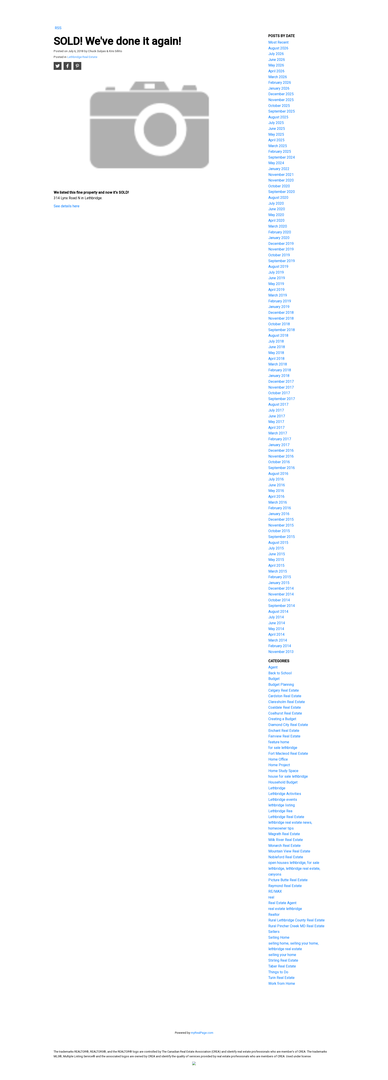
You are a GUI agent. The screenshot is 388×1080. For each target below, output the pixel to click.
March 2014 (277, 640)
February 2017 (279, 439)
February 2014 (279, 646)
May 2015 (276, 560)
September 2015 (281, 537)
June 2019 (276, 278)
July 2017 (276, 410)
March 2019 (277, 295)
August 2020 (278, 197)
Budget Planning (281, 684)
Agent (273, 667)
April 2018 (276, 358)
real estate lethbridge (285, 909)
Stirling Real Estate (283, 960)
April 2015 (276, 565)
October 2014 (279, 600)
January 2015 (278, 583)
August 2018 (278, 335)
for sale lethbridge (282, 748)
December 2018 (281, 312)
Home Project (279, 765)
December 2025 (281, 94)
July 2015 (276, 548)
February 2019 (279, 301)
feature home (278, 742)
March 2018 (277, 364)
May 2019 (276, 284)
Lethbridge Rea (280, 811)
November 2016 (281, 456)
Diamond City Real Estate (288, 725)
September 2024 (281, 157)
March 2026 (277, 77)
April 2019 (276, 290)
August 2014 (278, 611)
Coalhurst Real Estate (285, 713)
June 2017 (276, 416)
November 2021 (281, 175)
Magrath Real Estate (284, 834)
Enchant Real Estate (283, 730)
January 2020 (278, 238)
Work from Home (281, 983)
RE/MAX (275, 891)
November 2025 (281, 100)
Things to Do (278, 972)
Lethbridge (276, 788)
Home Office (278, 759)
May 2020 (276, 215)
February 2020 (279, 232)
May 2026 (276, 65)
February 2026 (279, 82)
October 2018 (279, 324)
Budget (274, 679)
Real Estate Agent (282, 903)
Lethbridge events (282, 799)
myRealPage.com (202, 1032)
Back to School (280, 673)
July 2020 (276, 203)
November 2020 (281, 180)
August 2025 (278, 117)
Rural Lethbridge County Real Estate (296, 920)
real (271, 897)
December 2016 (281, 450)
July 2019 (276, 272)
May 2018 (276, 353)
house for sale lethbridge (288, 776)
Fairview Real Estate (284, 736)
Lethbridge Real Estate (82, 57)
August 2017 (278, 404)
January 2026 (278, 88)
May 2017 (276, 422)
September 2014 (281, 606)
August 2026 (278, 48)
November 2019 (281, 249)
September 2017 (281, 399)
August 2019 (278, 266)
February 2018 (279, 370)
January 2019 (278, 307)
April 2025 (276, 140)
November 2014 (281, 594)
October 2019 (279, 255)
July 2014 (276, 617)
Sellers (274, 932)
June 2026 (276, 60)
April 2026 (276, 71)
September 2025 (281, 111)
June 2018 (276, 347)
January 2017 (278, 445)
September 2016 (281, 468)
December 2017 (281, 381)
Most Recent (278, 42)
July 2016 (276, 479)
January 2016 (278, 514)
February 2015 (279, 577)
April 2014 (276, 634)
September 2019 (281, 261)
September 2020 (281, 192)
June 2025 (276, 128)
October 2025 (279, 106)
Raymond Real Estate (285, 886)
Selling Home (278, 937)
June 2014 (276, 623)
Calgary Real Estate (283, 690)
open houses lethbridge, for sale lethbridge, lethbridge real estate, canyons (294, 868)
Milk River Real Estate (285, 840)
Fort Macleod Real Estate (288, 753)
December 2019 (281, 243)
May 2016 (276, 491)
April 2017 (276, 427)
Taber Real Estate (282, 966)
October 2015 (279, 531)
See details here (66, 206)
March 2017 (277, 433)
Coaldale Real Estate (284, 707)
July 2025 (276, 123)
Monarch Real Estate (284, 845)
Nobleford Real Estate (285, 857)
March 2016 (277, 502)
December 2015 (281, 519)
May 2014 (276, 629)
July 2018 (276, 341)
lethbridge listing (281, 805)
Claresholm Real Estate (286, 702)
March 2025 (277, 146)
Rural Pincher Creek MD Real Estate (296, 926)
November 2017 (281, 387)
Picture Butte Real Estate (288, 880)
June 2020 (276, 209)
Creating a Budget (282, 719)
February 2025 (279, 151)
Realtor (274, 914)
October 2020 (279, 186)
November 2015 (281, 525)
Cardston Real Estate (284, 696)
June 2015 (276, 554)
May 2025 (276, 134)
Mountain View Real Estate (289, 851)
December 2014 (281, 588)
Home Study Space (283, 771)
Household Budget (283, 782)
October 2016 (279, 462)
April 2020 (276, 220)
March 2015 (277, 571)
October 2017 (279, 393)
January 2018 (278, 376)
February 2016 (279, 508)
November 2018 (281, 318)
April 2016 (276, 496)
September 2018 (281, 330)
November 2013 (281, 652)
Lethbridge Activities (284, 794)
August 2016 (278, 473)
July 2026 (276, 54)
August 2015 (278, 542)
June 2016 (276, 485)
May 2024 (276, 163)
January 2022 (278, 169)
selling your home (282, 955)
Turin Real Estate (281, 978)
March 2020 (277, 226)
